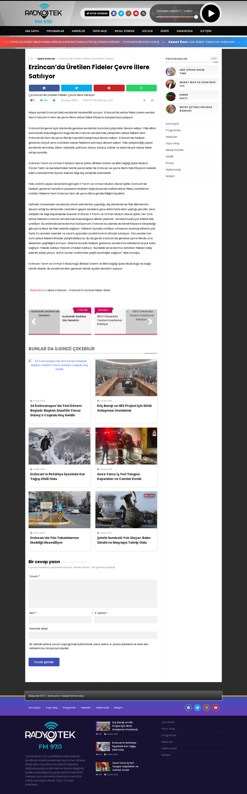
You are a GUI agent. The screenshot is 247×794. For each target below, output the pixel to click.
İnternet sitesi (38, 629)
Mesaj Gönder (124, 31)
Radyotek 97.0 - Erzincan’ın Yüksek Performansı (56, 696)
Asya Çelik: (221, 42)
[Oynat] (211, 9)
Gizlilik (147, 31)
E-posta (101, 613)
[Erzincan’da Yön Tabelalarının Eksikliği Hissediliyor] (59, 509)
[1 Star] (84, 100)
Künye (165, 31)
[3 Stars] (88, 100)
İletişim (206, 31)
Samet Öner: (146, 42)
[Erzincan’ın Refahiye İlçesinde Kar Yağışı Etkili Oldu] (59, 446)
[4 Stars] (90, 100)
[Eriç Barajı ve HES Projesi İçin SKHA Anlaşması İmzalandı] (126, 377)
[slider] (176, 16)
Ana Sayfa (32, 31)
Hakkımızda (185, 31)
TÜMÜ (214, 58)
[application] (186, 7)
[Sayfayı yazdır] (54, 100)
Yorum (34, 576)
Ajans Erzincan (46, 58)
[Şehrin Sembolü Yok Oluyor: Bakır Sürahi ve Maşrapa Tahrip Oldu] (126, 509)
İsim (33, 613)
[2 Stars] (86, 100)
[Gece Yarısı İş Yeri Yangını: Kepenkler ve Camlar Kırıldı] (126, 446)
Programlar (55, 31)
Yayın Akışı (100, 31)
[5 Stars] (92, 100)
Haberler (78, 31)
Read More (37, 290)
